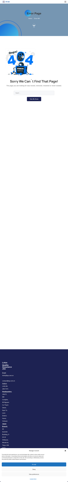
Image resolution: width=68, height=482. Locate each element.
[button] (65, 451)
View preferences (34, 474)
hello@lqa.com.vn (8, 375)
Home (30, 18)
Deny (34, 469)
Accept (34, 464)
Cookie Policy (33, 479)
